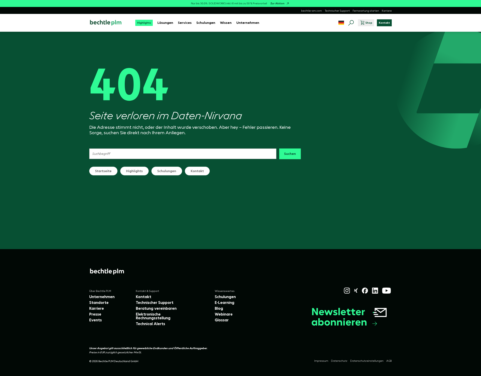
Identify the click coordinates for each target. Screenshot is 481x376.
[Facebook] (365, 291)
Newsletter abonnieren (339, 316)
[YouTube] (386, 291)
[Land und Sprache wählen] (341, 23)
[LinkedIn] (375, 291)
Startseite (103, 171)
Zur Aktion (277, 3)
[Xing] (356, 290)
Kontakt (197, 171)
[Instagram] (347, 291)
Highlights (134, 171)
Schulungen (166, 171)
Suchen (290, 154)
